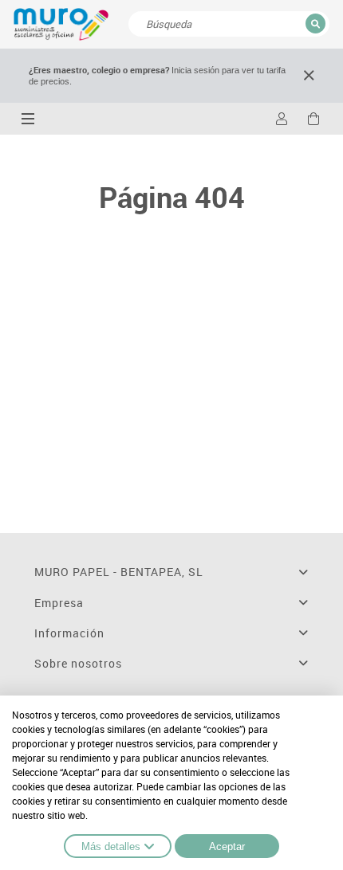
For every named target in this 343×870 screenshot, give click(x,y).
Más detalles (110, 846)
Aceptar (227, 846)
